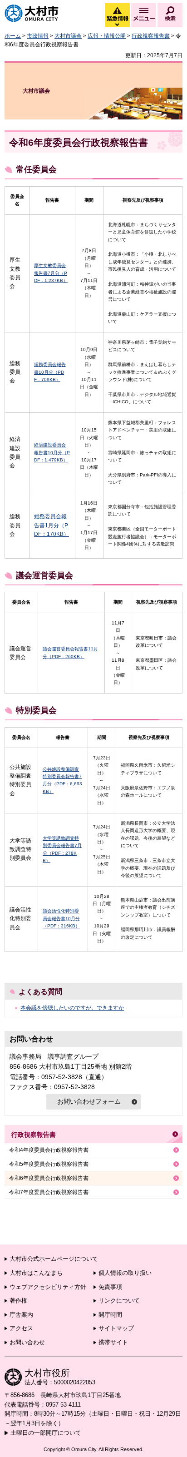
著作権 (18, 1300)
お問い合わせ (27, 1342)
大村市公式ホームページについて (54, 1258)
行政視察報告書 (151, 36)
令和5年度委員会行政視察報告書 (49, 1164)
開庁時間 (110, 1314)
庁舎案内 (21, 1314)
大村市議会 (68, 36)
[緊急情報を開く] (116, 25)
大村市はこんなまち (36, 1272)
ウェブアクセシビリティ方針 (48, 1287)
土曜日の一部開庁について (45, 1432)
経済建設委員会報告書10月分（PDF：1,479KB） (52, 452)
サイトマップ (116, 1328)
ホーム (13, 36)
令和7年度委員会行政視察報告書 (49, 1192)
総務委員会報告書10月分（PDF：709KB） (50, 372)
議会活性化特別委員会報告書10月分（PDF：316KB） (61, 918)
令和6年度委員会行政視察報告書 (49, 1178)
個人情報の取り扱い (125, 1272)
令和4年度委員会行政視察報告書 (49, 1150)
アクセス (21, 1328)
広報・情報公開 (107, 36)
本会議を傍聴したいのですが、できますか (72, 1008)
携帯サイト (113, 1342)
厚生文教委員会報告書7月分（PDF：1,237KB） (51, 273)
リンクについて (119, 1300)
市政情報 (38, 36)
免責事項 (110, 1287)
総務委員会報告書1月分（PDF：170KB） (51, 525)
